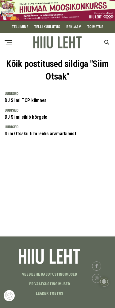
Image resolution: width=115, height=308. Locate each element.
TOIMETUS (95, 27)
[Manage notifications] (104, 281)
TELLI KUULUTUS (47, 27)
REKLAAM (73, 27)
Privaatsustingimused (49, 284)
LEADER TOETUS (49, 293)
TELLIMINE (20, 27)
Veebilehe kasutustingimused (49, 274)
